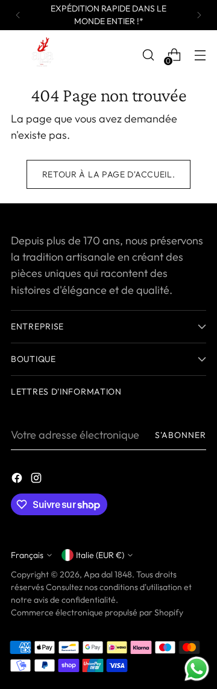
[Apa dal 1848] (41, 55)
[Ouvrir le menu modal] (199, 55)
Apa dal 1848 (108, 574)
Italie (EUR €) (100, 555)
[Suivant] (199, 15)
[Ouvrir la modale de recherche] (148, 55)
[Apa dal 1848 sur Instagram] (37, 480)
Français (27, 555)
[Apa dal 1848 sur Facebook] (18, 480)
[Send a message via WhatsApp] (197, 669)
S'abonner (180, 435)
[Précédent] (18, 15)
